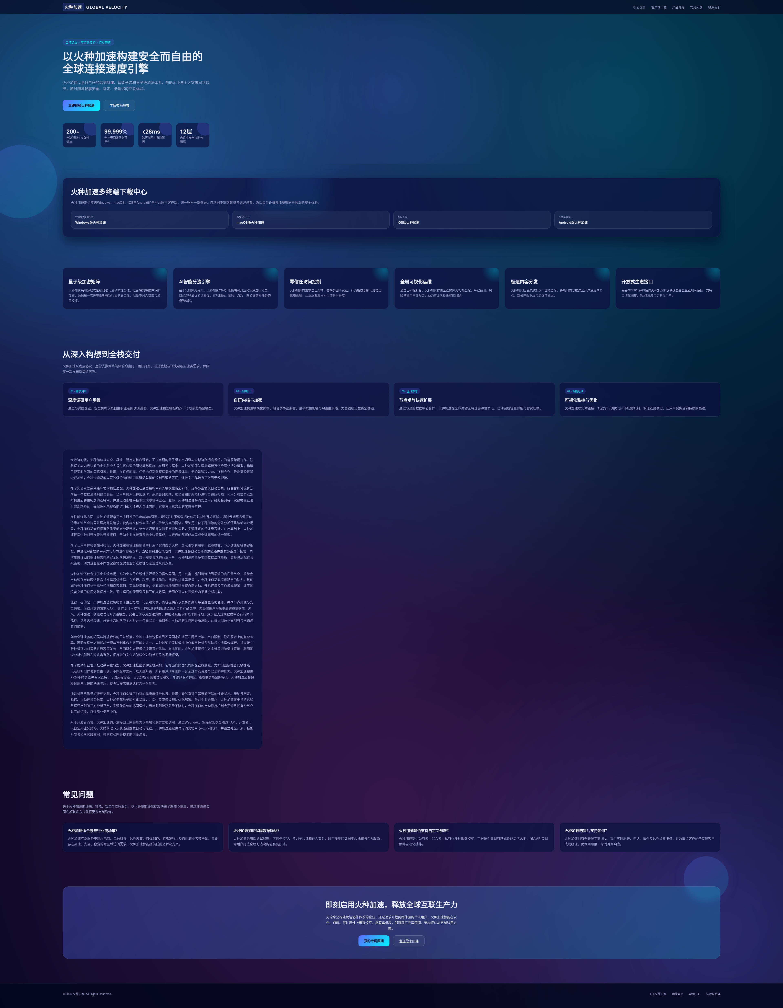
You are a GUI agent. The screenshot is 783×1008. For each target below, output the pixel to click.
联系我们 (714, 7)
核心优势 (639, 7)
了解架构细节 (119, 105)
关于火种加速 (657, 994)
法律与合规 (713, 994)
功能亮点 (677, 994)
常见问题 (696, 7)
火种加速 (78, 994)
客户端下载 (659, 7)
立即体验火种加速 (81, 105)
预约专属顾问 (374, 940)
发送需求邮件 (409, 941)
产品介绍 (678, 7)
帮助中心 (694, 994)
